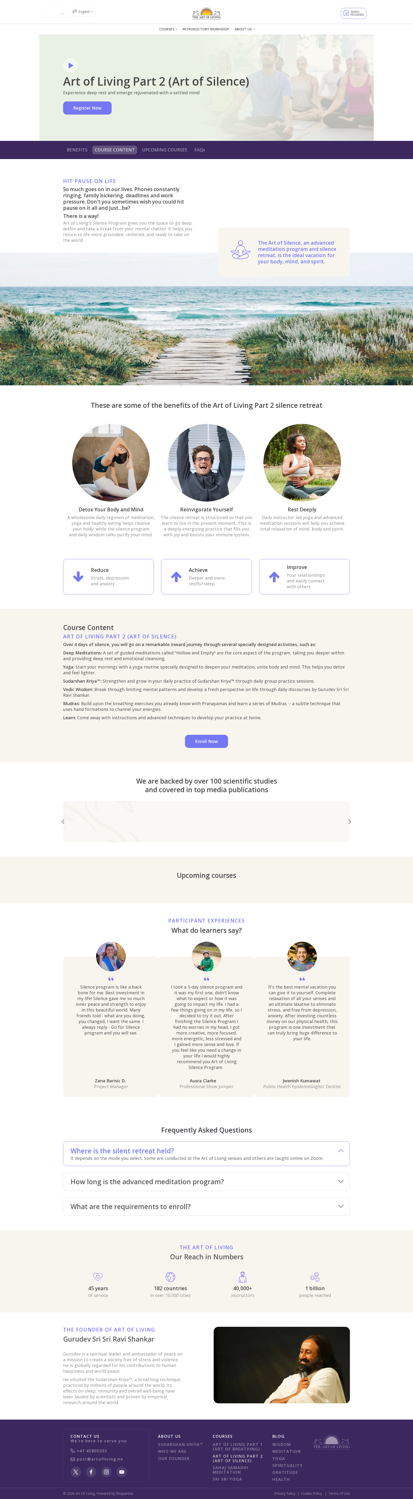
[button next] (350, 821)
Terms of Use (339, 1493)
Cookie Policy (311, 1493)
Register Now (87, 108)
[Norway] (206, 13)
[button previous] (63, 821)
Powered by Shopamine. (115, 1493)
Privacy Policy (284, 1493)
